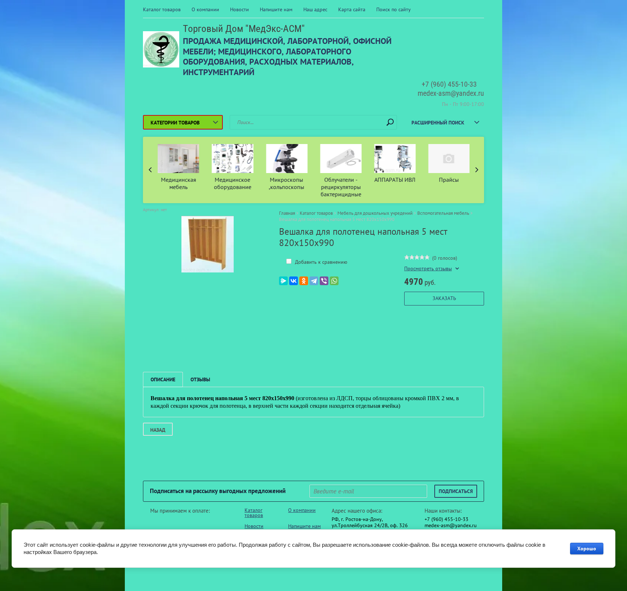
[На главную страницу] (161, 50)
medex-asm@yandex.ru (451, 93)
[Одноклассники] (303, 280)
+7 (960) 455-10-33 (449, 84)
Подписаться (456, 491)
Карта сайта (351, 9)
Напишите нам (276, 9)
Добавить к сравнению (320, 262)
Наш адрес (315, 9)
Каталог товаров (162, 9)
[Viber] (324, 280)
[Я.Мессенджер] (283, 280)
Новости (239, 9)
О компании (205, 9)
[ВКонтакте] (293, 280)
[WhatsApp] (334, 280)
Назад (157, 430)
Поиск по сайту (393, 9)
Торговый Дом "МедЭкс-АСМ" (244, 28)
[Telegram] (314, 280)
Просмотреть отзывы (428, 269)
